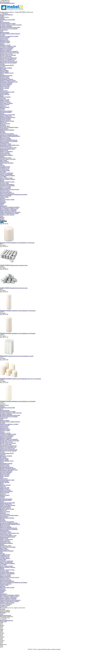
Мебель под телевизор (6, 67)
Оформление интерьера (6, 155)
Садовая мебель (4, 93)
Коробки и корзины (5, 78)
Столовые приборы (5, 170)
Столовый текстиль (5, 166)
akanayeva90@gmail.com (6, 14)
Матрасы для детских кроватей (8, 62)
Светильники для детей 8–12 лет (8, 61)
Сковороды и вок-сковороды (7, 185)
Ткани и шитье (3, 90)
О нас (1, 216)
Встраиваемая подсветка (6, 79)
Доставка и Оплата (5, 605)
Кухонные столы (4, 40)
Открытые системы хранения (7, 117)
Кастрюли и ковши (5, 190)
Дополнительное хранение (7, 133)
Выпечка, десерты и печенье (7, 179)
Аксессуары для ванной (6, 103)
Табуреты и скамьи (5, 42)
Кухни (1, 21)
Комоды (2, 113)
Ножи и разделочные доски (7, 193)
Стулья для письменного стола (8, 147)
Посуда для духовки (5, 187)
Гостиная (2, 64)
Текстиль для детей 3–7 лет (7, 60)
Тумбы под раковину (5, 97)
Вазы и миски (3, 160)
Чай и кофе (3, 171)
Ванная (2, 95)
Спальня (2, 18)
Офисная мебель (4, 142)
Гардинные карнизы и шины (7, 92)
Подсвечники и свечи (5, 157)
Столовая (2, 35)
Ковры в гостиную (4, 86)
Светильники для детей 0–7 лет (8, 57)
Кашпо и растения (4, 94)
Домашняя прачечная (5, 195)
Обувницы (2, 200)
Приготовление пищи (5, 615)
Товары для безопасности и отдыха (9, 213)
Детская (2, 43)
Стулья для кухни (4, 37)
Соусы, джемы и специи (6, 178)
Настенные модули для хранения (8, 28)
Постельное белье (5, 126)
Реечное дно (3, 122)
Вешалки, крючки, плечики (7, 121)
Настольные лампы (5, 85)
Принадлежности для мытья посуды (9, 189)
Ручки (1, 31)
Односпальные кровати (6, 111)
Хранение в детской (5, 45)
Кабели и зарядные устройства (8, 211)
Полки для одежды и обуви (7, 199)
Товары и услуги (4, 17)
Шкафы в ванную (4, 100)
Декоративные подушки (6, 75)
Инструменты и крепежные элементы (9, 207)
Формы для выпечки (5, 188)
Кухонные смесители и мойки (7, 23)
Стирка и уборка (4, 197)
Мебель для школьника (6, 48)
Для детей (2, 612)
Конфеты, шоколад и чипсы (7, 181)
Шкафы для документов (6, 151)
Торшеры (2, 203)
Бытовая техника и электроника (8, 209)
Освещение (3, 202)
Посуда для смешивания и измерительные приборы (13, 194)
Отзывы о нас (3, 606)
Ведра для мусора (5, 137)
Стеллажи (2, 66)
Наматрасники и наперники (7, 130)
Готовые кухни (3, 30)
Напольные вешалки (5, 118)
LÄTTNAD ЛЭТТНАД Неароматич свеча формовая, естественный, (17, 242)
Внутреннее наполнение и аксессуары (10, 27)
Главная (2, 16)
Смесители (3, 105)
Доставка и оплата (5, 2)
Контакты (2, 219)
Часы (1, 164)
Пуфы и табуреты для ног (6, 73)
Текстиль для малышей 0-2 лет (8, 59)
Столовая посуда (4, 169)
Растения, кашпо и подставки (7, 159)
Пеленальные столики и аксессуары (9, 52)
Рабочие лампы (4, 150)
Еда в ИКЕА (3, 176)
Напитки (2, 180)
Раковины (2, 108)
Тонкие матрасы (4, 128)
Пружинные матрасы (5, 119)
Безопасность (3, 206)
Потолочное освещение (6, 83)
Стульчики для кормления (7, 47)
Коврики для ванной (5, 102)
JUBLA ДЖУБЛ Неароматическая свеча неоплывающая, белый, (16, 356)
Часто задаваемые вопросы (7, 3)
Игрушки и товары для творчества (9, 51)
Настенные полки (4, 76)
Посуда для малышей (5, 56)
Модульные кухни (4, 22)
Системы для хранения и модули (8, 135)
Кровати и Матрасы (5, 611)
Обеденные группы (5, 41)
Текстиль (2, 165)
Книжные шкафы (4, 71)
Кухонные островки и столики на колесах (11, 24)
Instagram (2, 609)
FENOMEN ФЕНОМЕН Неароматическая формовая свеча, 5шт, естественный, (20, 378)
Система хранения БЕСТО (7, 65)
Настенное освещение (6, 84)
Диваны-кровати (4, 70)
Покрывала (3, 124)
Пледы (2, 89)
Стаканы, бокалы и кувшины (7, 175)
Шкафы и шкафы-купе (6, 116)
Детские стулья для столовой (8, 55)
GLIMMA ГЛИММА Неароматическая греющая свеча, (14, 265)
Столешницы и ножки (5, 143)
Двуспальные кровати (5, 112)
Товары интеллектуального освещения (10, 212)
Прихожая (2, 198)
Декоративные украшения (6, 162)
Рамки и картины (4, 161)
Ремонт (2, 204)
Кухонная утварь (4, 183)
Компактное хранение (5, 50)
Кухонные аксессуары (6, 192)
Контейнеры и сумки (5, 154)
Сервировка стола (4, 167)
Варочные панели (4, 32)
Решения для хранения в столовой (9, 36)
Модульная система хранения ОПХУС (10, 136)
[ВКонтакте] (0, 222)
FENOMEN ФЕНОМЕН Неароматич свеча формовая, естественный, (18, 310)
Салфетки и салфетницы (6, 173)
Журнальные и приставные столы (9, 81)
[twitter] (3, 222)
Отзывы (2, 218)
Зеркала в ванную (4, 107)
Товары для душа (4, 99)
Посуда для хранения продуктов (8, 140)
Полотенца (3, 98)
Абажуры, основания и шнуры (8, 80)
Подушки (2, 131)
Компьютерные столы (5, 146)
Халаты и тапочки (4, 104)
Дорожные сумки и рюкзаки (7, 214)
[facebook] (2, 222)
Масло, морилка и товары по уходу (9, 208)
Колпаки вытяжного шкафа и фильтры (10, 33)
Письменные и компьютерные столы (9, 145)
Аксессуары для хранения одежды (9, 127)
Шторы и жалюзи (4, 88)
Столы (1, 614)
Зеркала (2, 156)
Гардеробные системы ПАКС (7, 19)
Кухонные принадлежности (7, 184)
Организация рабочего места (7, 149)
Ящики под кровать (5, 123)
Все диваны (3, 69)
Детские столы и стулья (6, 54)
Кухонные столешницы (6, 26)
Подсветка (3, 132)
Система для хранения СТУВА (8, 46)
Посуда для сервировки (6, 174)
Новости (2, 217)
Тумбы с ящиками (4, 152)
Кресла (2, 74)
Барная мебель (4, 38)
